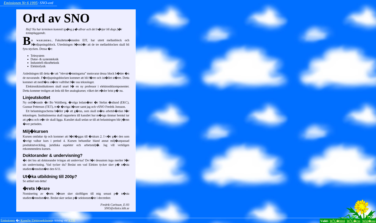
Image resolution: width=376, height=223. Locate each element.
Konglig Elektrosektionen (36, 220)
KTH (71, 220)
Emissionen (8, 220)
